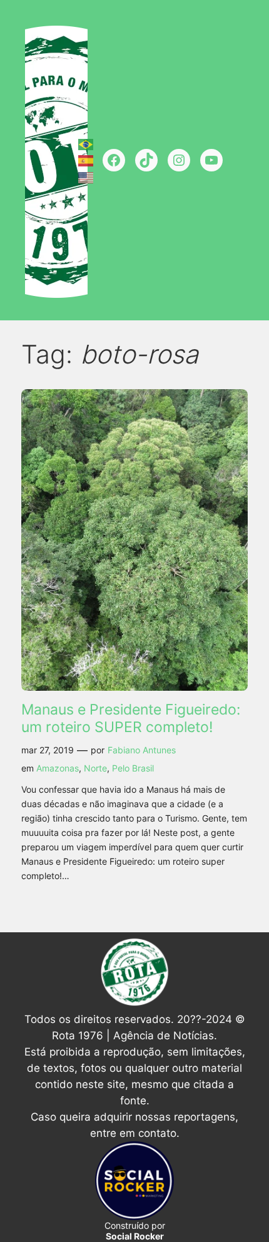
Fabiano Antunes (142, 750)
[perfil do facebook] (114, 160)
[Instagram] (179, 160)
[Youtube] (211, 160)
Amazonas (57, 768)
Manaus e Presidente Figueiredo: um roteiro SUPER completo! (130, 718)
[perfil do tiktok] (146, 160)
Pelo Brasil (133, 768)
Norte (95, 768)
